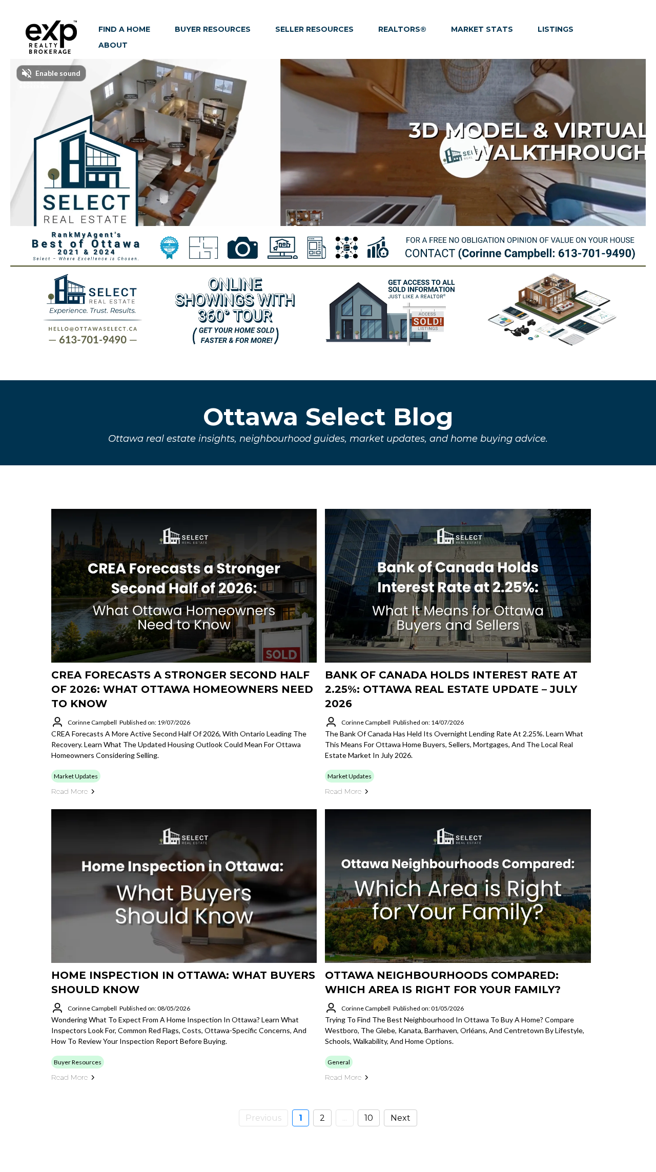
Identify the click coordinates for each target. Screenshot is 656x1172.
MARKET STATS (482, 29)
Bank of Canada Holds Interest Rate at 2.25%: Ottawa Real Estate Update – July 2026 (451, 689)
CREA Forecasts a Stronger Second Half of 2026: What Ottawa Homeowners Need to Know (182, 689)
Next (401, 1118)
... (344, 1118)
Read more (69, 791)
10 (368, 1118)
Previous (263, 1118)
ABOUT (113, 45)
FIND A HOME (124, 29)
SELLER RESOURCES (314, 29)
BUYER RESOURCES (213, 29)
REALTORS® (402, 29)
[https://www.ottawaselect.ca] (51, 37)
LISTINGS (555, 29)
